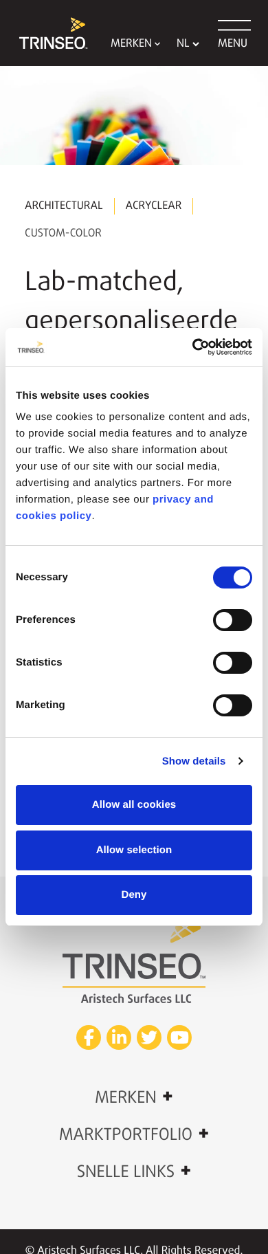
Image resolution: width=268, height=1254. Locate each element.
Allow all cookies (134, 805)
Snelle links (134, 1171)
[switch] (232, 620)
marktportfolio (134, 1134)
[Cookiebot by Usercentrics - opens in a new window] (192, 347)
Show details (194, 761)
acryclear (154, 206)
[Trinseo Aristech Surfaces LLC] (46, 33)
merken (134, 1097)
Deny (133, 895)
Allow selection (134, 850)
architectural (64, 206)
